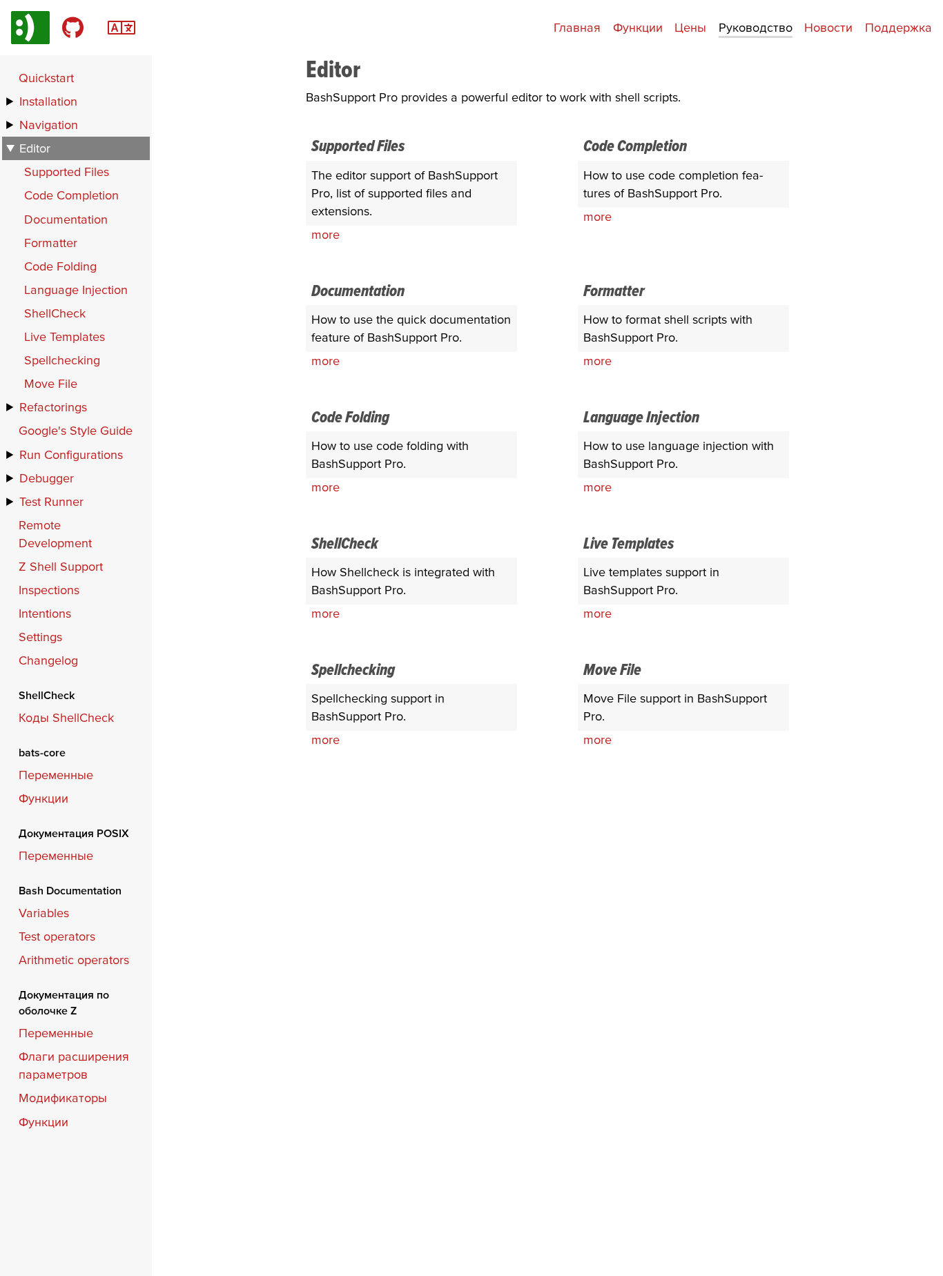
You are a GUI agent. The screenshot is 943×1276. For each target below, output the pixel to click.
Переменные (56, 774)
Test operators (57, 936)
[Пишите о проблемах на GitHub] (73, 28)
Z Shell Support (61, 566)
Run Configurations (71, 454)
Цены (690, 27)
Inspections (49, 589)
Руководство (756, 27)
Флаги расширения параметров (74, 1065)
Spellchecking (62, 360)
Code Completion (71, 195)
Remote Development (55, 534)
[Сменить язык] (121, 26)
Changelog (48, 660)
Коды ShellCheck (66, 717)
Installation (48, 101)
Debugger (46, 478)
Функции (638, 27)
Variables (44, 912)
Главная (577, 27)
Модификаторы (63, 1097)
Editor (34, 148)
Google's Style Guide (76, 430)
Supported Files (66, 171)
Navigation (48, 124)
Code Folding (60, 266)
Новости (828, 27)
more (325, 234)
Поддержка (898, 27)
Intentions (45, 613)
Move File (50, 383)
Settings (40, 636)
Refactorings (53, 407)
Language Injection (76, 289)
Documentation (66, 219)
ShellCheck (55, 313)
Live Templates (64, 336)
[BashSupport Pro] (30, 27)
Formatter (50, 242)
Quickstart (46, 77)
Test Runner (51, 501)
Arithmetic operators (74, 959)
